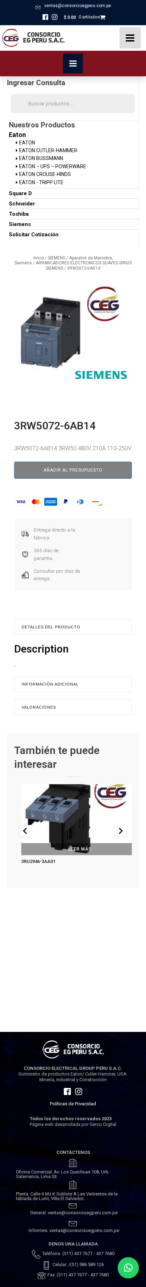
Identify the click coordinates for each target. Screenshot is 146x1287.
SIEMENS (56, 257)
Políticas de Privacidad (73, 1103)
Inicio (38, 257)
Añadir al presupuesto (73, 470)
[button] (128, 1267)
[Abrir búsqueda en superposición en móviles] (73, 103)
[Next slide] (120, 830)
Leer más (80, 849)
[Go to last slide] (25, 830)
